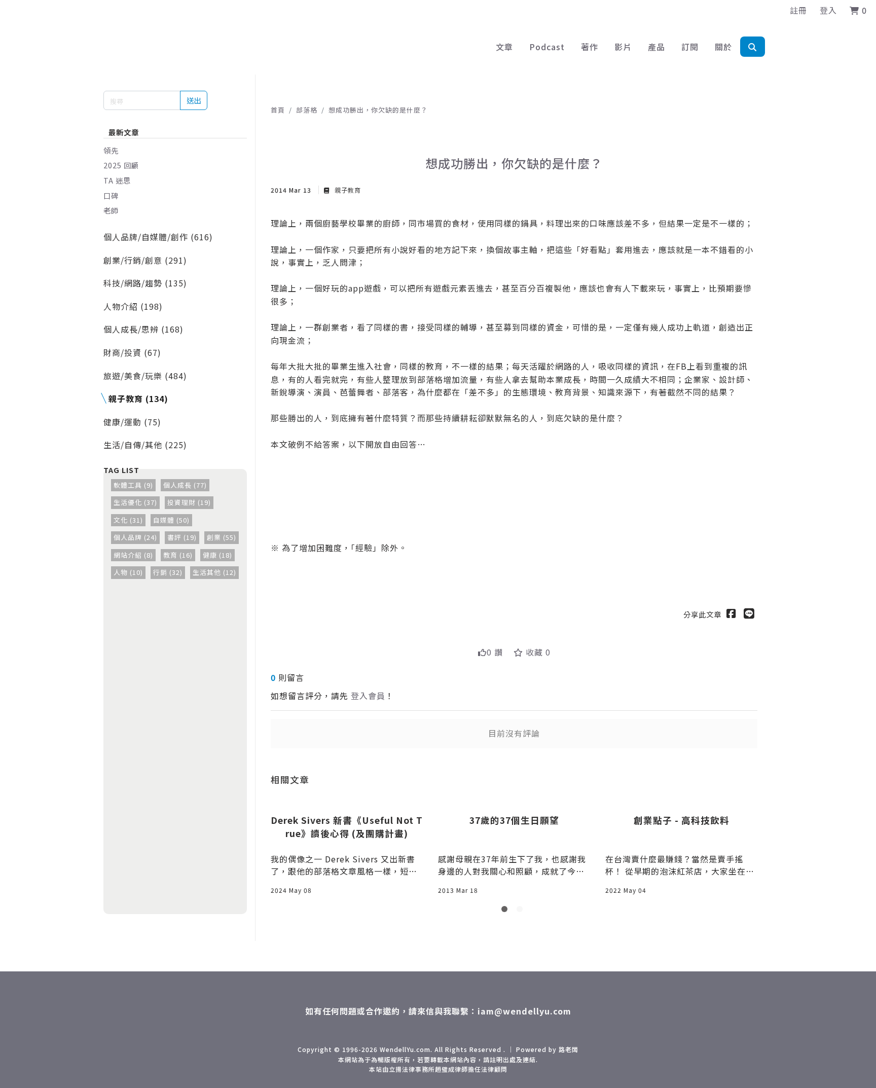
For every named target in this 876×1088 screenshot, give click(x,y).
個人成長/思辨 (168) (143, 329)
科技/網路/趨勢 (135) (145, 283)
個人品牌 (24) (135, 537)
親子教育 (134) (138, 398)
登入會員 (368, 696)
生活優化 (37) (135, 502)
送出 (194, 100)
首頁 (278, 110)
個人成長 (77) (185, 485)
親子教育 (347, 190)
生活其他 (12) (214, 572)
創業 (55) (221, 537)
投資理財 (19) (189, 502)
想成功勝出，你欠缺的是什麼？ (378, 110)
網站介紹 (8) (133, 555)
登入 (828, 10)
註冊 (798, 10)
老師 (111, 210)
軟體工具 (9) (133, 485)
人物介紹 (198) (133, 306)
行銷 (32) (167, 572)
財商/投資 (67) (132, 352)
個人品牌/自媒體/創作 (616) (158, 237)
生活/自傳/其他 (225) (145, 445)
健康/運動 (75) (132, 422)
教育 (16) (178, 555)
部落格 (306, 110)
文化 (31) (128, 520)
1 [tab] (506, 911)
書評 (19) (182, 537)
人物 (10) (128, 572)
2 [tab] (522, 911)
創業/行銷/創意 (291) (145, 260)
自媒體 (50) (171, 520)
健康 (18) (217, 555)
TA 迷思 (117, 180)
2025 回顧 (121, 165)
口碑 (111, 195)
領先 (111, 150)
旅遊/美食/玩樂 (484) (145, 376)
